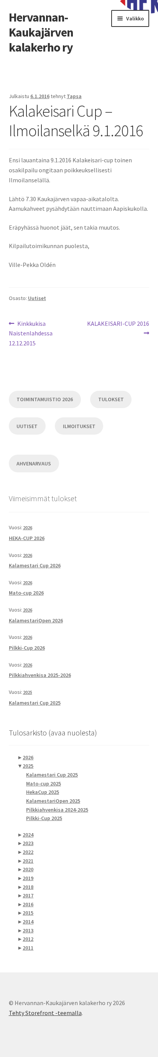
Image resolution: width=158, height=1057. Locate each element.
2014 (28, 921)
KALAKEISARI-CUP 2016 (118, 328)
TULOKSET (111, 399)
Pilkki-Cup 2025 (44, 818)
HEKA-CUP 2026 (26, 538)
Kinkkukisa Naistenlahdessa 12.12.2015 (31, 333)
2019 (28, 878)
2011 (28, 947)
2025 (27, 692)
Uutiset (37, 298)
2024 (28, 834)
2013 (28, 930)
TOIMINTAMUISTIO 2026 (44, 399)
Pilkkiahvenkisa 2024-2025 (57, 809)
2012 (28, 938)
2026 (27, 527)
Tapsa (74, 96)
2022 (28, 852)
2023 (28, 843)
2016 (28, 904)
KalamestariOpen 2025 (53, 800)
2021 (28, 860)
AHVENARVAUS (33, 463)
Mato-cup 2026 (26, 592)
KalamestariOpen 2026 (36, 620)
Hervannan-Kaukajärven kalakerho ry (41, 32)
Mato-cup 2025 (43, 783)
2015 (28, 912)
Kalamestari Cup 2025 (35, 702)
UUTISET (27, 426)
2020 (28, 869)
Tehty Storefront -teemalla (45, 1013)
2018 (28, 887)
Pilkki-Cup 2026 (27, 647)
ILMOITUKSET (79, 426)
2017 (28, 895)
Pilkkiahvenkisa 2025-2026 (40, 675)
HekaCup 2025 (42, 792)
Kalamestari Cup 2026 (35, 565)
